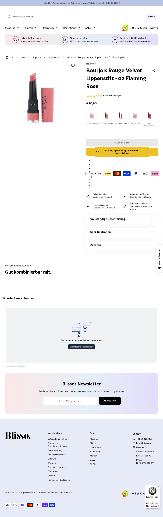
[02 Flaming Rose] (91, 115)
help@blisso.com (144, 443)
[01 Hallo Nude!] (106, 115)
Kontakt (51, 475)
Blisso (15, 492)
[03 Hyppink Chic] (120, 115)
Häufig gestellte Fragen (59, 480)
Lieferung (52, 458)
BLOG (93, 464)
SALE (88, 28)
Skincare (28, 28)
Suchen (151, 16)
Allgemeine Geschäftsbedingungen (58, 445)
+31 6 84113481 (144, 439)
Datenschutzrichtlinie (57, 439)
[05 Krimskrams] (149, 115)
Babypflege (69, 28)
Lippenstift (54, 57)
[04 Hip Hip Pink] (134, 115)
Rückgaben (53, 463)
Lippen (37, 57)
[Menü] (158, 487)
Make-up (10, 28)
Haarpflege (48, 28)
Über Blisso (53, 471)
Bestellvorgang (55, 450)
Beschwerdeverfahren (58, 467)
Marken (93, 455)
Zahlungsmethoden (57, 454)
